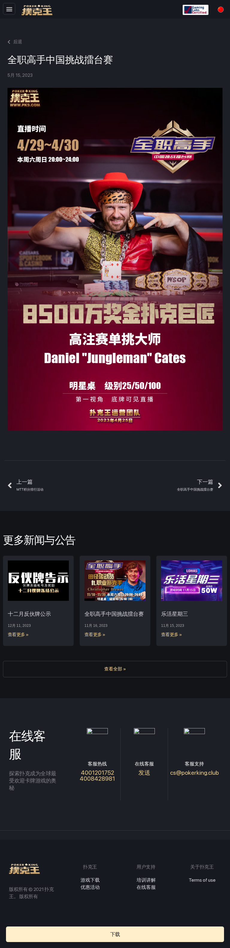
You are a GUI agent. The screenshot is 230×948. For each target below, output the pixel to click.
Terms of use (202, 880)
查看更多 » (18, 634)
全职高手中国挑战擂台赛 (114, 614)
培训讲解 (146, 880)
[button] (9, 9)
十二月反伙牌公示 (29, 614)
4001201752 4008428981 (97, 775)
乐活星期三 (174, 614)
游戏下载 (90, 880)
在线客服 (146, 887)
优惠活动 (90, 887)
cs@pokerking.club (194, 772)
